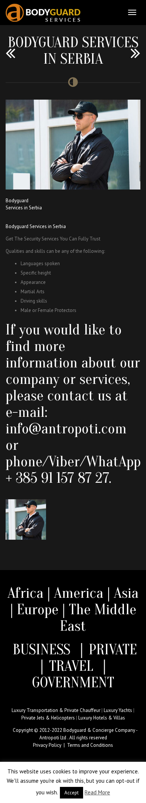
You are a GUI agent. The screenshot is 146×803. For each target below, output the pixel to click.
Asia (126, 593)
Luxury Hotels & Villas (101, 718)
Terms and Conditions (90, 745)
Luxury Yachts (118, 710)
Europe (39, 609)
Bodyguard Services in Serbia (36, 226)
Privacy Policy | (50, 745)
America (78, 593)
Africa (25, 593)
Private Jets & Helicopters (48, 718)
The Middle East (98, 617)
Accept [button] (71, 793)
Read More (97, 792)
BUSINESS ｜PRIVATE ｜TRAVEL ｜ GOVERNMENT (73, 666)
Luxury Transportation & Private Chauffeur (56, 710)
